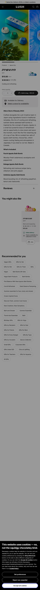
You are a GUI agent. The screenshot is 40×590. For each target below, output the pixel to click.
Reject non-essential (20, 580)
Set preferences (20, 574)
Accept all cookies (20, 586)
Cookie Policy (14, 568)
